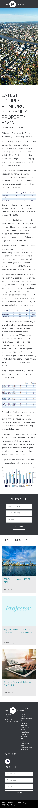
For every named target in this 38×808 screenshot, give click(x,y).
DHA (22, 739)
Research (23, 716)
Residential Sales (26, 721)
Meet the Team (25, 743)
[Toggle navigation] (33, 4)
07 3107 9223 (9, 719)
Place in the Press (26, 748)
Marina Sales (25, 732)
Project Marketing (26, 719)
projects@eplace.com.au (13, 721)
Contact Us (24, 750)
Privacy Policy (21, 803)
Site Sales (24, 723)
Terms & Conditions (8, 803)
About (22, 741)
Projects (23, 714)
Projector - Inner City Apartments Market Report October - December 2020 (18, 632)
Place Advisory (25, 727)
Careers (23, 745)
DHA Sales (24, 725)
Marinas (23, 730)
